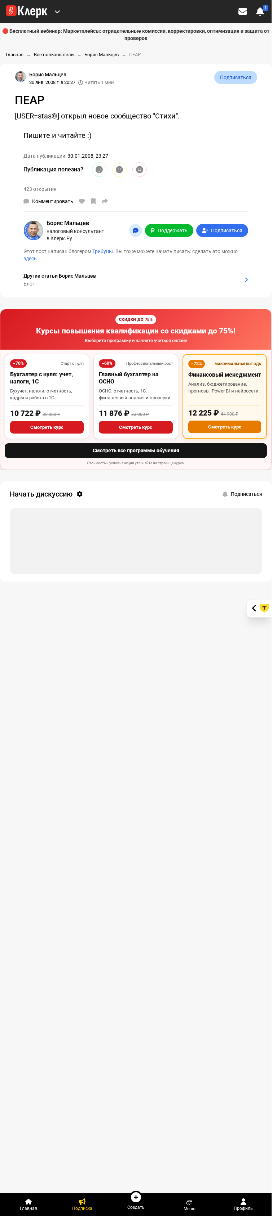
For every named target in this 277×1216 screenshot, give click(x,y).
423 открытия (40, 189)
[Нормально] (119, 169)
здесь (30, 258)
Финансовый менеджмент (224, 374)
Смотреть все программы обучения (136, 450)
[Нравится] (82, 201)
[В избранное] (93, 201)
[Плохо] (139, 169)
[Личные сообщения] (243, 11)
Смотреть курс (46, 427)
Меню (189, 1208)
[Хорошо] (99, 169)
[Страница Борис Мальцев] (20, 76)
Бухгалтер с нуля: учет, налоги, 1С (41, 378)
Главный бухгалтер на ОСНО (129, 378)
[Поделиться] (105, 201)
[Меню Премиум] (57, 11)
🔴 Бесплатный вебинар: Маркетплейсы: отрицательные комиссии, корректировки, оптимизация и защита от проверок (135, 34)
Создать (136, 1207)
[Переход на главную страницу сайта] (26, 11)
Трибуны (102, 251)
